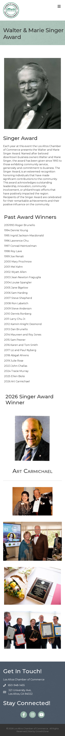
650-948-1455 (16, 685)
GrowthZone (42, 731)
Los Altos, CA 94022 (20, 692)
